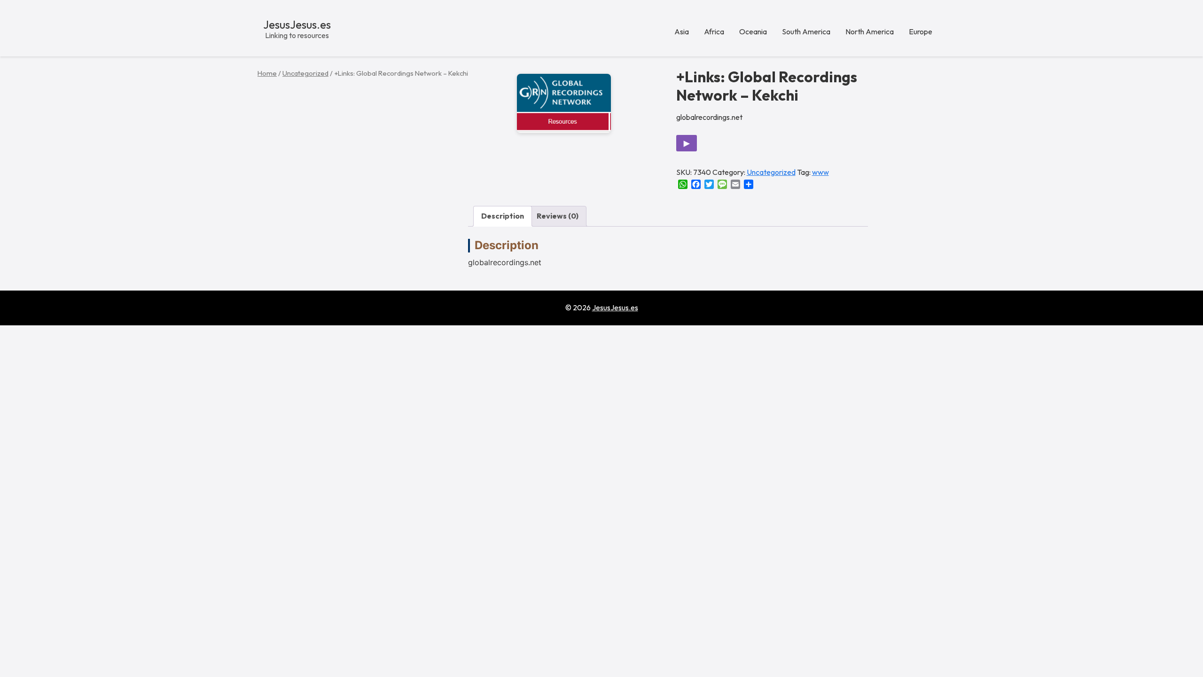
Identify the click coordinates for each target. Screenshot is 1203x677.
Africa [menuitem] (714, 31)
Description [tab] (502, 215)
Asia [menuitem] (681, 31)
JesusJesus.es (297, 24)
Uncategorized (305, 73)
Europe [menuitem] (920, 31)
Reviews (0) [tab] (557, 215)
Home (267, 73)
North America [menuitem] (869, 31)
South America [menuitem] (806, 31)
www (820, 172)
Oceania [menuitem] (753, 31)
